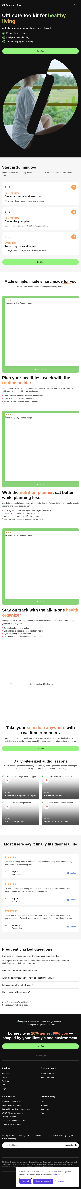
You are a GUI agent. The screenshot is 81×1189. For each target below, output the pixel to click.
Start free (40, 51)
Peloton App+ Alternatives (11, 1105)
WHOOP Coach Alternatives (12, 1113)
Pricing (4, 1077)
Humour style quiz (47, 1077)
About (42, 1101)
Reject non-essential (43, 1181)
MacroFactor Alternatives (11, 1101)
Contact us (6, 1005)
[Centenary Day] (11, 5)
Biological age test (47, 1073)
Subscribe (69, 1145)
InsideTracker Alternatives (11, 1124)
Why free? (44, 1105)
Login (4, 1089)
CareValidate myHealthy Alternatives (16, 1109)
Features (5, 1073)
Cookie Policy (58, 1174)
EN (75, 5)
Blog (42, 1113)
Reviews (5, 1081)
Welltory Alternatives (9, 1117)
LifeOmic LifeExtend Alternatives (14, 1120)
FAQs (4, 1085)
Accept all (25, 1181)
